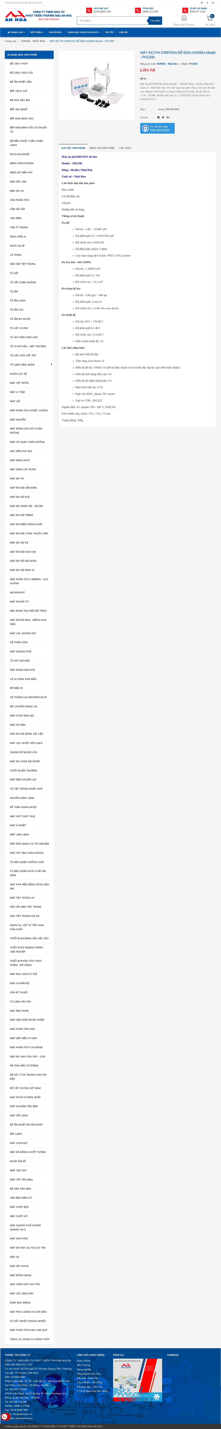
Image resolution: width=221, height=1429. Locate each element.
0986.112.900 (150, 11)
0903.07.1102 (197, 11)
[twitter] (202, 3)
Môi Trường (83, 1365)
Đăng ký (190, 24)
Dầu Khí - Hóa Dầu (87, 1378)
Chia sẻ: (144, 117)
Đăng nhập (178, 24)
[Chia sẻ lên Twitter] (163, 117)
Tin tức (109, 32)
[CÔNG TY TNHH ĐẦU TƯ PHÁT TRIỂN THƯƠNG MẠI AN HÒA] (38, 16)
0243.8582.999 (102, 11)
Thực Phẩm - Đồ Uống (90, 1382)
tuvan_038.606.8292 (168, 109)
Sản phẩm (55, 32)
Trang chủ (16, 32)
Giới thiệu (36, 32)
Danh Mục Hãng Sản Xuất (83, 32)
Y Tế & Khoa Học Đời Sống (92, 1391)
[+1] (168, 117)
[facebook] (207, 3)
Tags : (143, 109)
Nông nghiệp (84, 1369)
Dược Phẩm (83, 1360)
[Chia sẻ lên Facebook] (158, 117)
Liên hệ (123, 32)
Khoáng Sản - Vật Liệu (90, 1386)
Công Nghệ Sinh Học (89, 1373)
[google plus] (213, 3)
